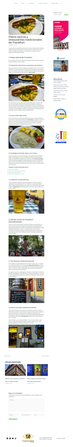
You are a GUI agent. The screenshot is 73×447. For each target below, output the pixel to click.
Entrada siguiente (46, 356)
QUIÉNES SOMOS (54, 3)
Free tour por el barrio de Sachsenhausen (17, 171)
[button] (24, 3)
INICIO (16, 3)
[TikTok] (15, 438)
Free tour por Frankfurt (13, 169)
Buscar (66, 14)
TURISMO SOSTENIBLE (43, 3)
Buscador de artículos (57, 12)
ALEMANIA (11, 45)
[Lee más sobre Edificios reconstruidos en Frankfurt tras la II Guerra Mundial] (15, 370)
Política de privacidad (61, 438)
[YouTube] (13, 438)
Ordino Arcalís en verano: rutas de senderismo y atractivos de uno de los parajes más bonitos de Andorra (60, 86)
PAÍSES (22, 3)
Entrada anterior (7, 356)
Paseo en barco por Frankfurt (14, 172)
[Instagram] (10, 438)
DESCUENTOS (31, 3)
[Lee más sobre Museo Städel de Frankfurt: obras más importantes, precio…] (37, 370)
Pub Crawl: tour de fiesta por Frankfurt (16, 174)
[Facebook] (7, 438)
